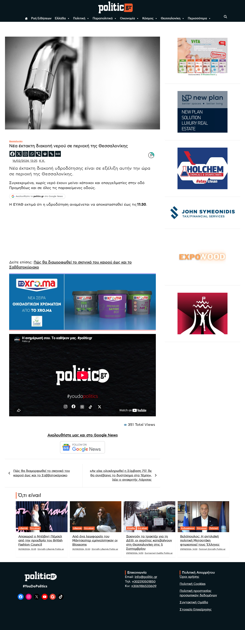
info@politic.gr (146, 577)
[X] (19, 154)
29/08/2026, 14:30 (189, 549)
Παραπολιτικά (103, 18)
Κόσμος (148, 18)
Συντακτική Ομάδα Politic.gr (159, 553)
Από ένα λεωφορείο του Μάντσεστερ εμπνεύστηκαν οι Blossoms (95, 540)
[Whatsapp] (32, 154)
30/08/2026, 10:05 (27, 549)
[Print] (45, 154)
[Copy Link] (51, 154)
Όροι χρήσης (189, 576)
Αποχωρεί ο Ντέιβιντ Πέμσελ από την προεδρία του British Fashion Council (40, 540)
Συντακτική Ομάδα (194, 602)
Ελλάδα (60, 18)
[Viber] (38, 154)
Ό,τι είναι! (35, 528)
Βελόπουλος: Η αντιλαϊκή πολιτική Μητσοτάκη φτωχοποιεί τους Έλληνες (200, 540)
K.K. (42, 161)
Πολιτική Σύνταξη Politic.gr (212, 549)
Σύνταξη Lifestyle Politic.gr (51, 549)
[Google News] (58, 154)
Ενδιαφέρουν (187, 528)
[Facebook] (12, 154)
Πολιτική (79, 18)
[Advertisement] (82, 233)
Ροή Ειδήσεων (41, 18)
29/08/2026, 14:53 (134, 553)
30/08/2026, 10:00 (81, 549)
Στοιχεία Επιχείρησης (196, 609)
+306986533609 (143, 586)
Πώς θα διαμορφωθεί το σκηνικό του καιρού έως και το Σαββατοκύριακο (41, 473)
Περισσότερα (197, 18)
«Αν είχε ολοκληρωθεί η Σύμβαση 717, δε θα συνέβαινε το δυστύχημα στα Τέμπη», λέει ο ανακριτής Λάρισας (121, 475)
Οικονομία (127, 18)
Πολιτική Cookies (193, 584)
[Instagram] (25, 154)
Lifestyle (23, 528)
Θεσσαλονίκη (170, 18)
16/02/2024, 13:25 (24, 161)
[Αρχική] (26, 18)
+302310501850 (144, 581)
